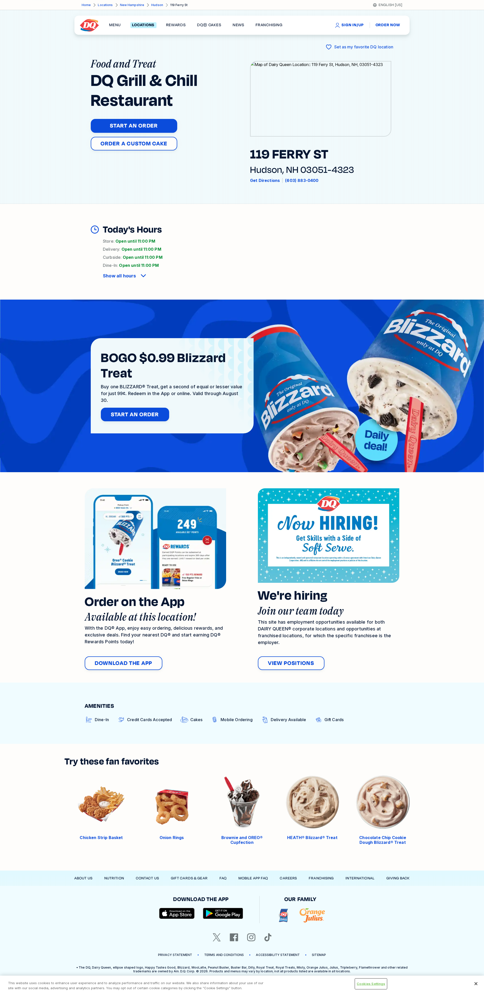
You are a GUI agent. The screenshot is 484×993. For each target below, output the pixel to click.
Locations (105, 5)
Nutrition (114, 878)
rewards (176, 25)
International (360, 878)
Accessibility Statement (278, 955)
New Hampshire (132, 5)
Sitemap (319, 955)
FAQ (223, 878)
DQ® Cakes (209, 25)
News (238, 25)
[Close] (475, 983)
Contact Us (147, 878)
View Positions (291, 663)
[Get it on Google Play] (223, 913)
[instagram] (251, 937)
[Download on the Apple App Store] (177, 913)
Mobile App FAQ (253, 878)
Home (86, 5)
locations (143, 25)
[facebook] (234, 937)
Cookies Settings (371, 984)
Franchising (321, 878)
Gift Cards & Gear (189, 878)
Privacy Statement (175, 955)
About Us (83, 878)
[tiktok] (267, 937)
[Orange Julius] (312, 915)
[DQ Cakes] (283, 915)
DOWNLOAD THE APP (123, 663)
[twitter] (217, 937)
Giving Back (398, 878)
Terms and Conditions (224, 955)
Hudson (157, 5)
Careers (288, 878)
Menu (115, 25)
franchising (269, 25)
